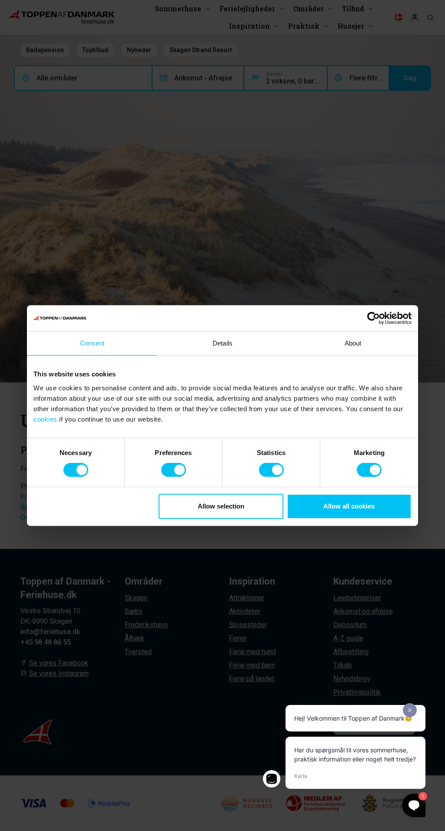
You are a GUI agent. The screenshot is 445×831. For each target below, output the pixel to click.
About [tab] (353, 343)
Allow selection (221, 506)
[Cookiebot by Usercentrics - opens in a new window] (373, 318)
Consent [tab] (92, 343)
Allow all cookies (349, 506)
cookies (45, 419)
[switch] (173, 470)
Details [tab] (222, 343)
